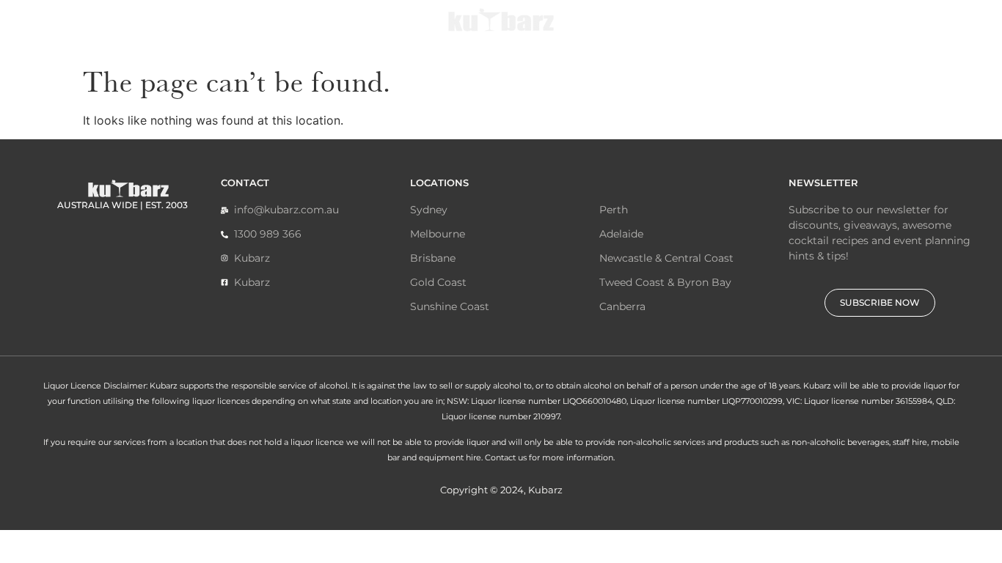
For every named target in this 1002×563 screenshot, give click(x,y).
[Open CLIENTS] (691, 31)
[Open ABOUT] (368, 31)
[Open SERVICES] (168, 31)
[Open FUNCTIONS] (282, 31)
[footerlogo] (128, 187)
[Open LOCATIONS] (805, 31)
